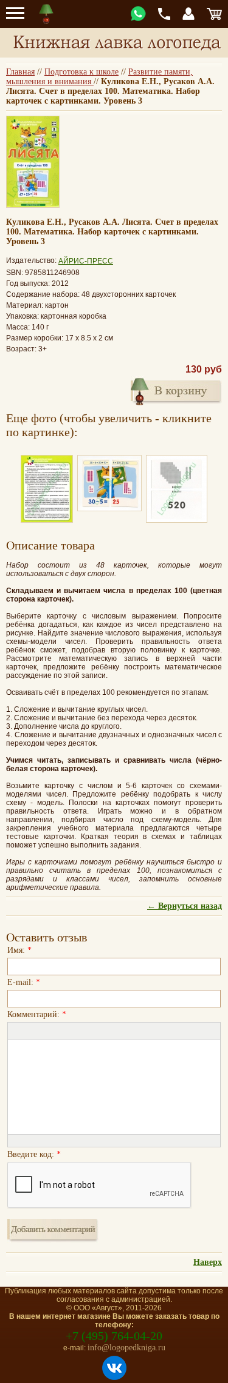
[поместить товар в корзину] (176, 390)
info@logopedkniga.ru (126, 1347)
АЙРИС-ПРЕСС (85, 261)
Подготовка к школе (81, 71)
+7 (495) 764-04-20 (114, 1335)
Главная (20, 71)
